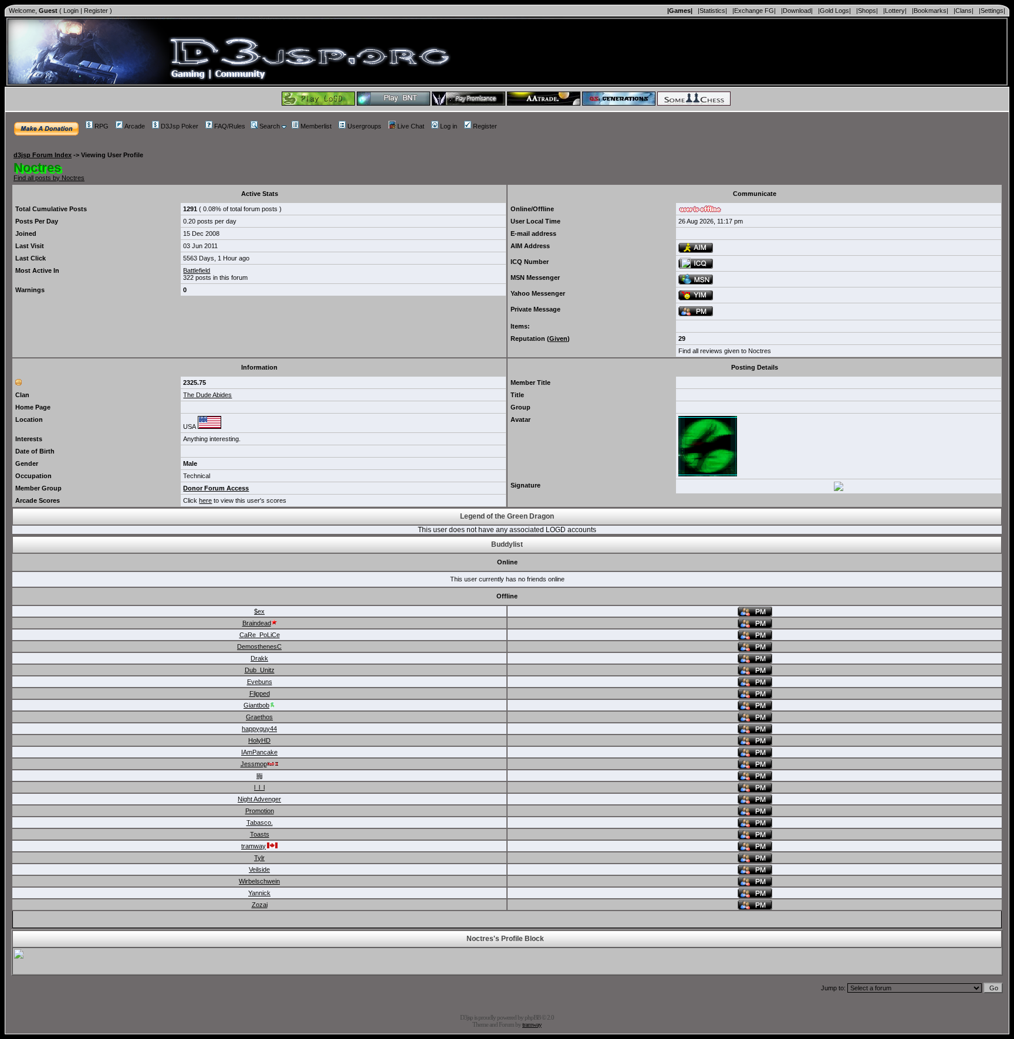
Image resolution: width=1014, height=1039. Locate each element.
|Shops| (867, 10)
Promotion (259, 810)
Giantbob (256, 705)
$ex (259, 611)
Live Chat (410, 126)
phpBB (532, 1017)
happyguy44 (259, 728)
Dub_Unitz (260, 670)
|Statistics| (712, 10)
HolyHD (259, 740)
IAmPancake (259, 752)
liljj (259, 775)
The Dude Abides (207, 394)
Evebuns (259, 681)
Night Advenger (259, 799)
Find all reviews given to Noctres (724, 350)
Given (558, 338)
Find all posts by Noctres (48, 177)
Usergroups (364, 126)
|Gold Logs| (834, 10)
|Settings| (992, 10)
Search (269, 126)
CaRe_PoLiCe (259, 634)
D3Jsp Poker (179, 126)
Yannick (259, 892)
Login (71, 10)
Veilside (259, 869)
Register (96, 10)
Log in (448, 126)
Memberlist (316, 126)
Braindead (256, 623)
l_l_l (259, 787)
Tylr (259, 857)
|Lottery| (895, 10)
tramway (253, 846)
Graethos (259, 716)
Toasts (259, 834)
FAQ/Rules (229, 126)
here (205, 500)
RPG (101, 126)
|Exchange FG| (754, 10)
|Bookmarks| (930, 10)
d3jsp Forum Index (42, 154)
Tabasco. (259, 822)
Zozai (260, 904)
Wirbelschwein (259, 881)
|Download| (797, 10)
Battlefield (196, 270)
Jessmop (254, 763)
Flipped (259, 693)
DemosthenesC (259, 646)
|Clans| (964, 10)
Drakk (259, 658)
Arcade (134, 126)
